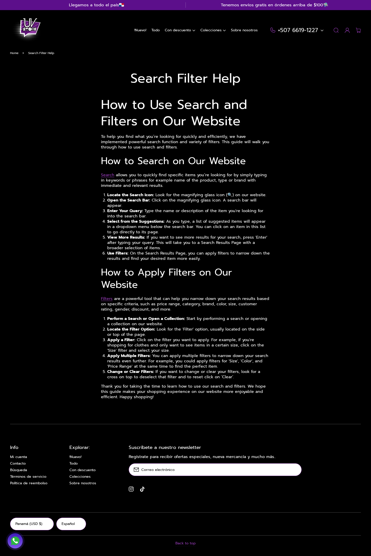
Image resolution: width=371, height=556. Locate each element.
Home (14, 53)
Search (107, 175)
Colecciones (80, 476)
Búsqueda (18, 470)
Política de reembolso (28, 483)
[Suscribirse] (295, 469)
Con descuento (82, 470)
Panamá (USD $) (28, 523)
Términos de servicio (28, 476)
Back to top (185, 543)
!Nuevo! (75, 457)
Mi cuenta (18, 457)
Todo (73, 463)
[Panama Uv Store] (26, 30)
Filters (107, 299)
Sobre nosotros (82, 483)
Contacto (18, 463)
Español (68, 523)
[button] (180, 30)
